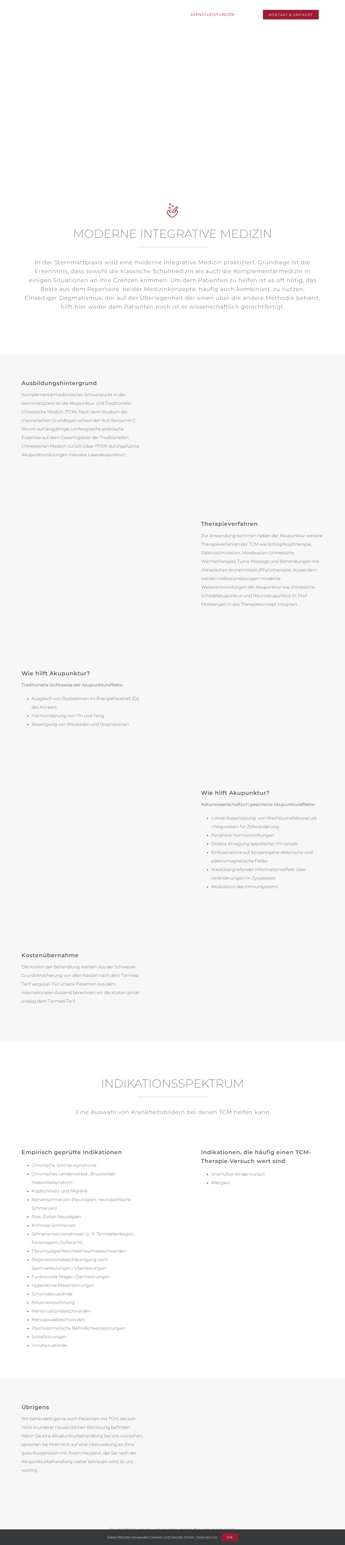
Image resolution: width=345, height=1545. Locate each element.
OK (230, 1537)
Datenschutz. (207, 1537)
